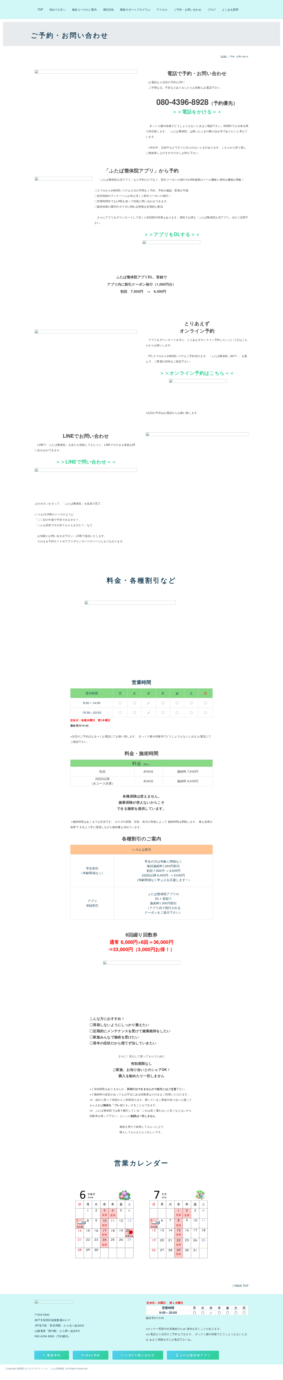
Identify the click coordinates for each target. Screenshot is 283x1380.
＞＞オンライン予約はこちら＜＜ (197, 372)
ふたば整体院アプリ (195, 1355)
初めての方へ (57, 9)
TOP (40, 9)
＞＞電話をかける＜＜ (197, 111)
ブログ (212, 9)
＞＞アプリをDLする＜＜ (172, 234)
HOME (224, 56)
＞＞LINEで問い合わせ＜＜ (86, 461)
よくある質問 (230, 9)
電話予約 (54, 1355)
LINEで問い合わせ (140, 1355)
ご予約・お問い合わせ (187, 9)
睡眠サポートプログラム (135, 9)
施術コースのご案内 (84, 9)
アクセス (162, 9)
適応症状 (108, 9)
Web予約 (92, 1355)
